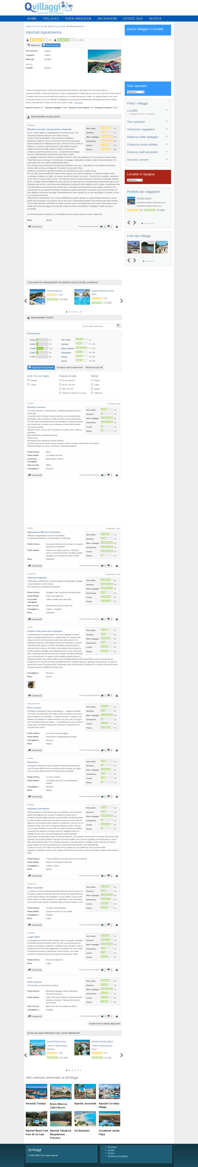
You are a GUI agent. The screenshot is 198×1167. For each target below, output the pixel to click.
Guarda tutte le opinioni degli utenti (104, 1023)
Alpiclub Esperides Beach (102, 1041)
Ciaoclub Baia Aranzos (56, 1041)
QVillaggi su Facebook (118, 1156)
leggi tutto (78, 102)
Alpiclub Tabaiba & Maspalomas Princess (60, 1134)
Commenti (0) (36, 475)
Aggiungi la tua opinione (43, 367)
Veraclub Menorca (54, 291)
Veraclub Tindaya (36, 1103)
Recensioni (107, 18)
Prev (26, 301)
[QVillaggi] (49, 15)
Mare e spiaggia (67, 348)
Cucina (64, 357)
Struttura (65, 344)
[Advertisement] (62, 79)
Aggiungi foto (35, 45)
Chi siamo (112, 1147)
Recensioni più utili (94, 367)
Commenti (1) (36, 227)
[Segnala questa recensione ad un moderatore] (117, 226)
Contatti (111, 1150)
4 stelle (32, 344)
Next (121, 301)
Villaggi (51, 18)
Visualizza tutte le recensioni (70, 367)
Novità (155, 18)
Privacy (111, 1153)
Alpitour (47, 51)
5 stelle (32, 340)
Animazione (66, 352)
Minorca (47, 68)
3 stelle (32, 348)
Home (32, 18)
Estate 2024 (133, 18)
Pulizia (64, 361)
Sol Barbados (82, 1130)
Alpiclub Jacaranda (85, 1103)
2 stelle (32, 352)
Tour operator (78, 18)
